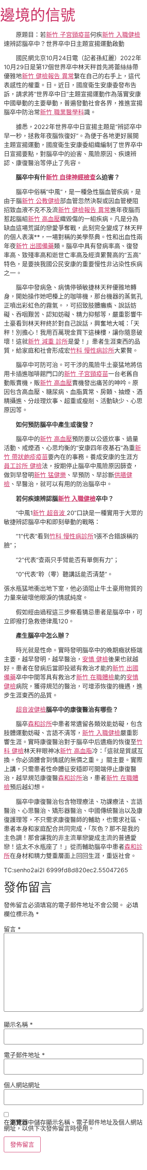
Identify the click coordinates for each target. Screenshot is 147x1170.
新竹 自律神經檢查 (71, 177)
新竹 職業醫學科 (62, 112)
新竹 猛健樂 (50, 475)
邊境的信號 (37, 15)
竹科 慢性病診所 (92, 350)
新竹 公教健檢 (41, 201)
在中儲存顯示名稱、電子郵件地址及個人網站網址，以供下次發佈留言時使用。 (73, 1125)
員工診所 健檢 (23, 466)
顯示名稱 (18, 1024)
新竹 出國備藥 (35, 246)
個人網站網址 (22, 1085)
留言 (12, 929)
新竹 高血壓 (44, 219)
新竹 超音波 (50, 513)
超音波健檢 (31, 709)
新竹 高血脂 (76, 751)
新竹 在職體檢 (95, 677)
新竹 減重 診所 (48, 341)
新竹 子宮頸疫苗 (68, 34)
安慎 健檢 (95, 659)
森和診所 (40, 723)
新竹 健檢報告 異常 (48, 76)
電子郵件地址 (24, 1055)
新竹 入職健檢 (121, 34)
